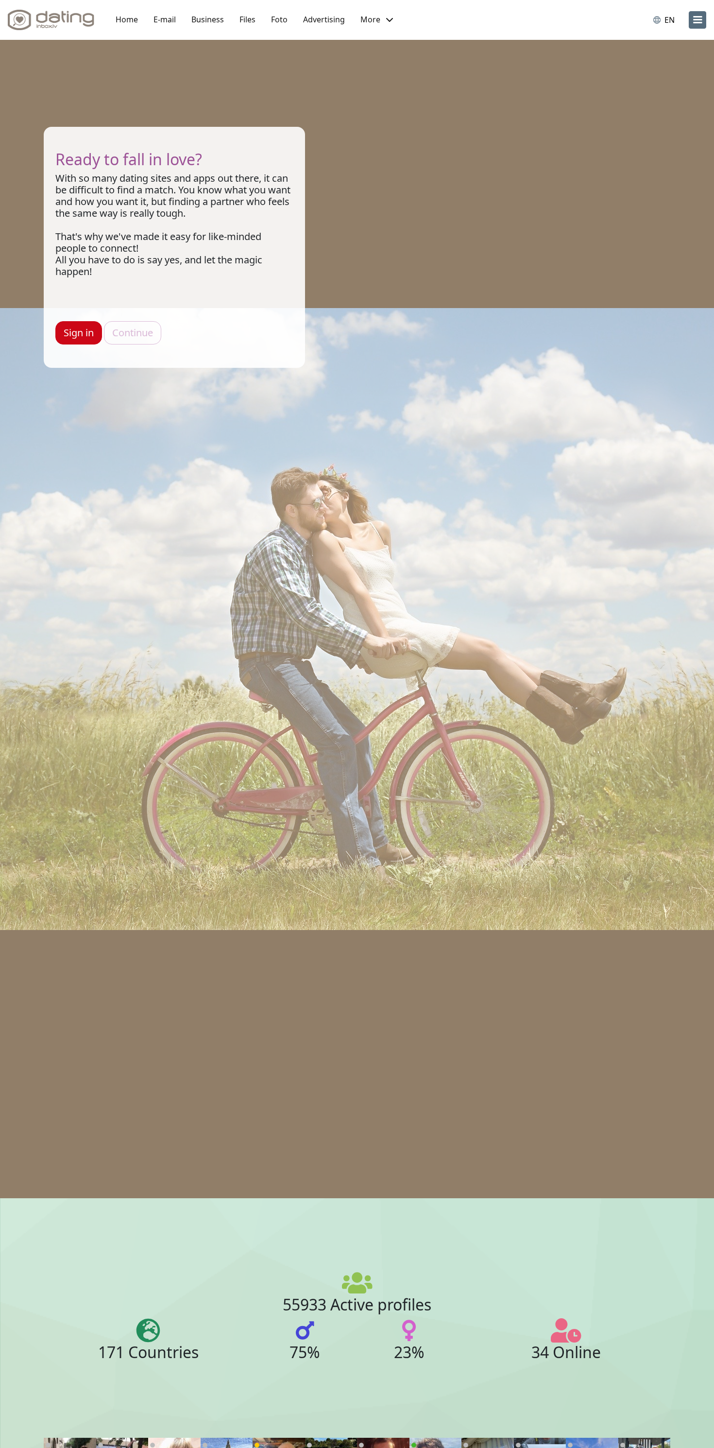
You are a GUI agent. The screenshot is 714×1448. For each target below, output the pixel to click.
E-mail (164, 19)
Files (247, 19)
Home (127, 19)
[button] (377, 20)
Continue (132, 332)
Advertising (324, 19)
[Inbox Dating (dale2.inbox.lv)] (51, 20)
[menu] (697, 20)
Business (207, 19)
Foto (279, 19)
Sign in (79, 332)
